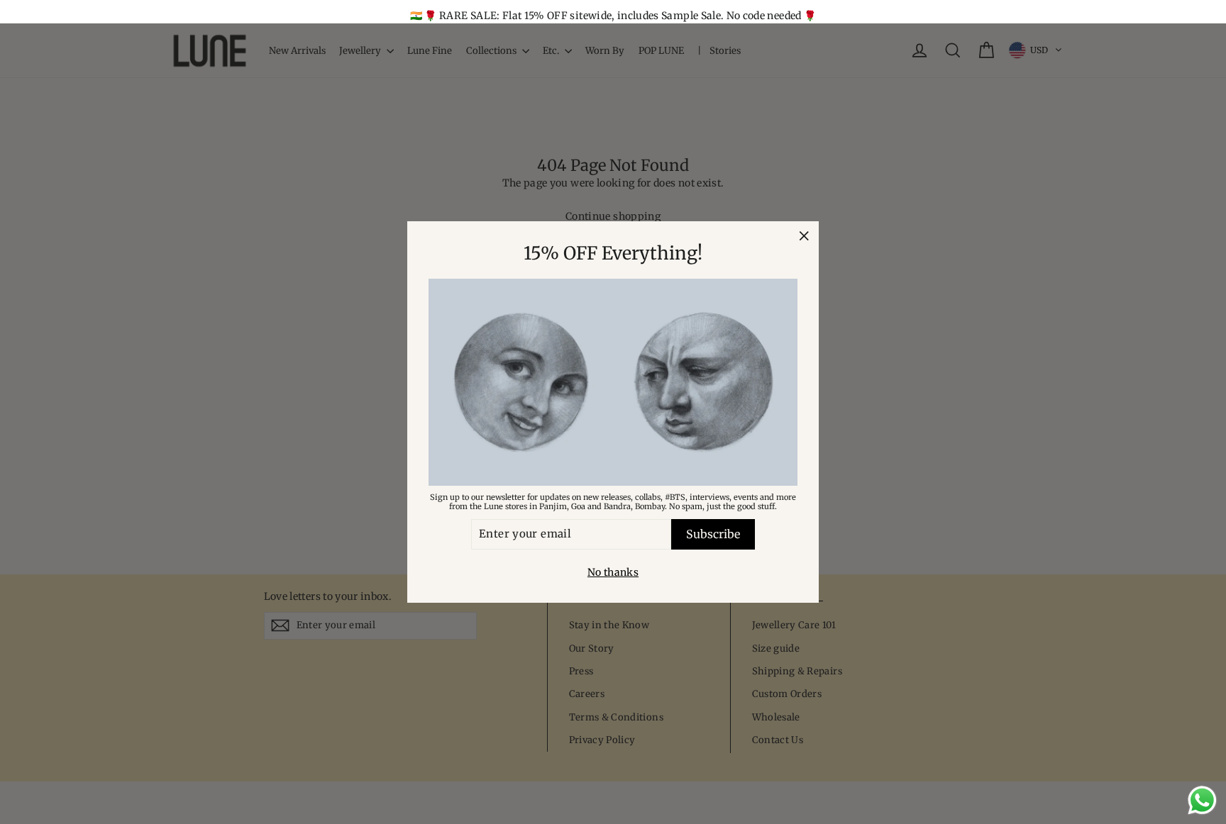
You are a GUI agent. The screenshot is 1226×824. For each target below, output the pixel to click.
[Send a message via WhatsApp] (1202, 800)
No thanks (613, 572)
